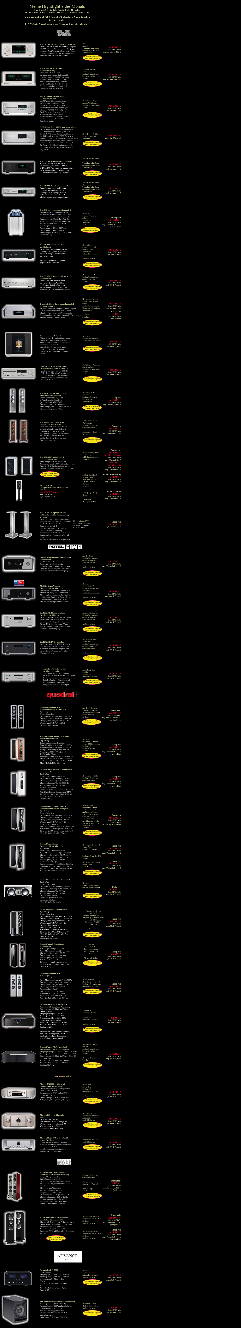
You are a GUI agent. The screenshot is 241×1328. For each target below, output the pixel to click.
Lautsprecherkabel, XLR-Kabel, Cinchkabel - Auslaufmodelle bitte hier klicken (57, 19)
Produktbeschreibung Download (90, 307)
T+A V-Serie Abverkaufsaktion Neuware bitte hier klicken (56, 24)
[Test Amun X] (17, 967)
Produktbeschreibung (90, 277)
